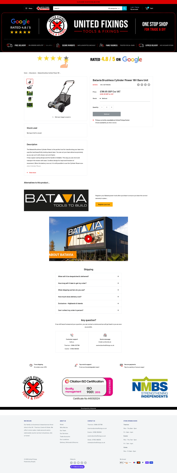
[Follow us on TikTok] (82, 462)
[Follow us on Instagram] (75, 462)
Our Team (63, 430)
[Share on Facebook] (138, 84)
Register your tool (104, 204)
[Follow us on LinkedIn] (85, 462)
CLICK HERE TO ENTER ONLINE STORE (88, 2)
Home (25, 73)
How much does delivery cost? (69, 297)
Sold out (106, 114)
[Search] (124, 8)
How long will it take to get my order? (72, 283)
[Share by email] (149, 84)
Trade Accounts (65, 436)
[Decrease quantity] (102, 107)
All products (32, 73)
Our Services (64, 433)
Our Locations (64, 439)
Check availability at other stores (106, 122)
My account (134, 9)
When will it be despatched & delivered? (73, 276)
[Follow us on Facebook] (71, 462)
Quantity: (96, 107)
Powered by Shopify (29, 461)
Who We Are (64, 427)
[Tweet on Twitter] (145, 84)
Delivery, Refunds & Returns (69, 442)
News (62, 424)
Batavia (95, 85)
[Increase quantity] (112, 107)
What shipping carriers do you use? (71, 290)
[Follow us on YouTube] (78, 462)
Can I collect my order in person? (70, 310)
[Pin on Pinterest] (142, 84)
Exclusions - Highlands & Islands (70, 303)
